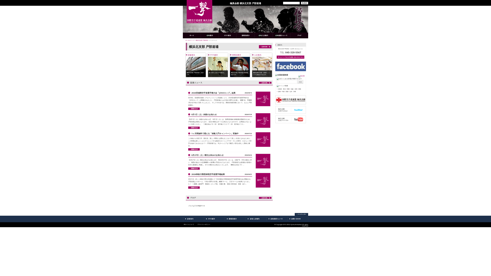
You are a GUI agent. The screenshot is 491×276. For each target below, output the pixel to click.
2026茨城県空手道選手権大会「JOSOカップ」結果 (213, 92)
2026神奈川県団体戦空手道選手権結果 (208, 174)
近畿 (279, 91)
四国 (287, 91)
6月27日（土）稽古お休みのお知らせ (207, 155)
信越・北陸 (294, 89)
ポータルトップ (189, 40)
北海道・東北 (282, 89)
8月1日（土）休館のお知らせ (204, 114)
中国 (283, 91)
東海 (299, 89)
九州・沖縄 (292, 91)
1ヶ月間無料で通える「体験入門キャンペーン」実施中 (215, 133)
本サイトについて (189, 224)
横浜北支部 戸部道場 (202, 40)
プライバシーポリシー (203, 224)
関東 (288, 89)
